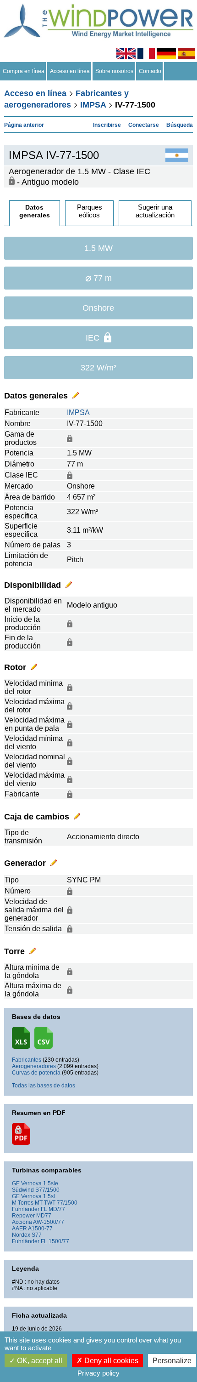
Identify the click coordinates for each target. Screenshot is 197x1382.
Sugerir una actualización (155, 211)
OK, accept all (38, 1361)
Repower (23, 1215)
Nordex (21, 1235)
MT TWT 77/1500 (56, 1203)
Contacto (150, 71)
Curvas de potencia (36, 1072)
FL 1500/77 (55, 1241)
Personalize (172, 1361)
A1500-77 (40, 1228)
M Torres (22, 1203)
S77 (37, 1235)
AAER (19, 1228)
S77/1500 (47, 1190)
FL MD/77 (53, 1209)
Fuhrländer (25, 1209)
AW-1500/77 (48, 1222)
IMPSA (93, 104)
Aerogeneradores (34, 1066)
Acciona (22, 1222)
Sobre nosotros (114, 71)
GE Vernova (27, 1183)
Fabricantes (26, 1060)
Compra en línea (23, 71)
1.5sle (50, 1183)
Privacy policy (98, 1373)
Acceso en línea (70, 71)
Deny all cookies (110, 1361)
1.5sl (49, 1196)
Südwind (23, 1190)
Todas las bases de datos (43, 1085)
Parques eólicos (89, 211)
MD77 (43, 1215)
